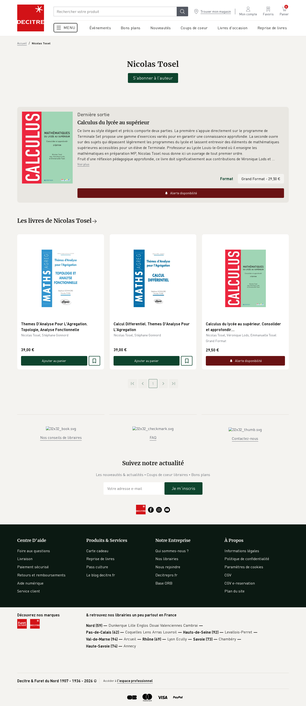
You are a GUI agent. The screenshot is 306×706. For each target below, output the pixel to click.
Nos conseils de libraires (61, 437)
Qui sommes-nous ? (172, 550)
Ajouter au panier (54, 361)
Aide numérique (30, 583)
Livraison (25, 558)
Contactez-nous (245, 438)
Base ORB (163, 583)
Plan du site (234, 591)
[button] (180, 145)
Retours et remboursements (41, 575)
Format (226, 178)
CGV (227, 575)
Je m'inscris (183, 488)
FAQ (153, 437)
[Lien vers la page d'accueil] (30, 18)
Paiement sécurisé (33, 566)
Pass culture (97, 566)
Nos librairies (166, 558)
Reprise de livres (100, 558)
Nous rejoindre (167, 566)
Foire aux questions (33, 550)
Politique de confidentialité (246, 558)
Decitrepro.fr (166, 575)
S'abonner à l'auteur (153, 77)
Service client (28, 591)
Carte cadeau (97, 550)
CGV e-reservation (239, 583)
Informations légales (241, 550)
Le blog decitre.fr (100, 575)
